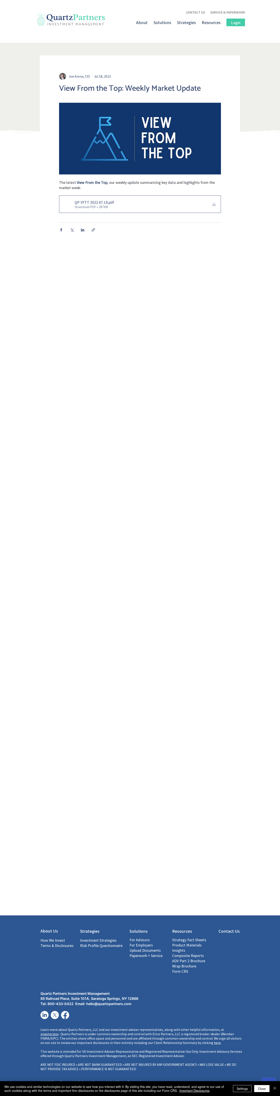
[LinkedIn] (44, 1015)
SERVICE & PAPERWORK (227, 12)
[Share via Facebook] (61, 230)
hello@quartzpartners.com (108, 1004)
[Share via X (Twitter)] (72, 230)
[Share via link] (93, 230)
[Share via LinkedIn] (82, 230)
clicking (208, 1042)
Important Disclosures (194, 1090)
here (217, 1042)
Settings (242, 1088)
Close (262, 1088)
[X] (55, 1015)
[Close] (274, 1089)
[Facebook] (65, 1015)
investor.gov (49, 1034)
